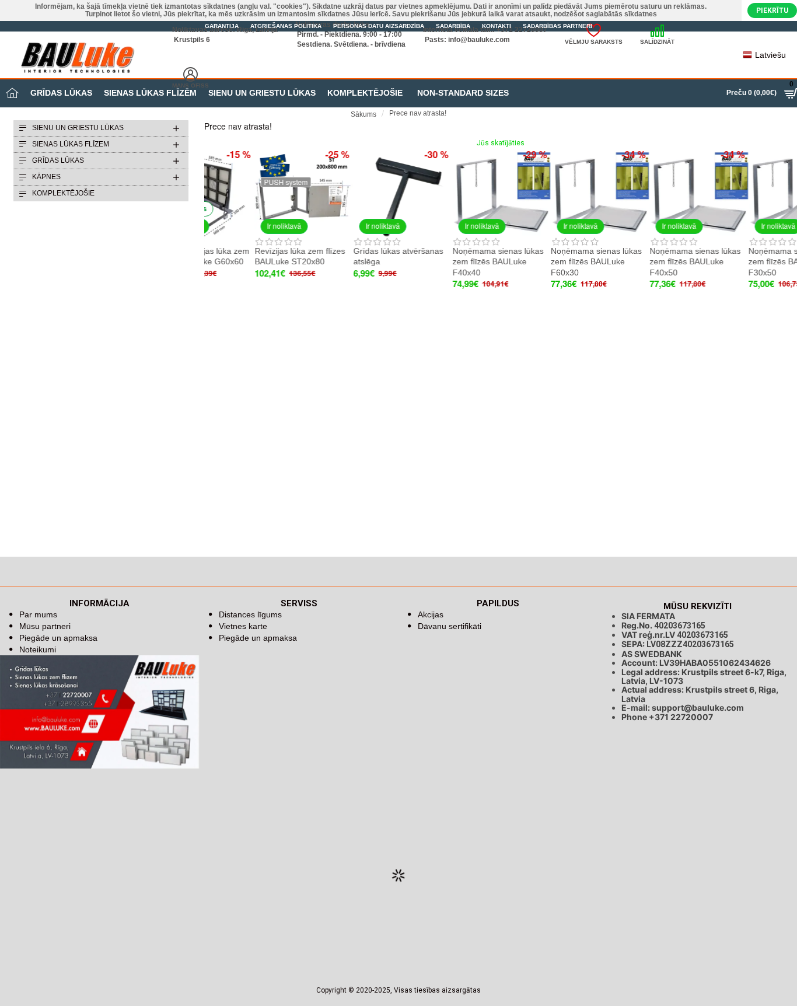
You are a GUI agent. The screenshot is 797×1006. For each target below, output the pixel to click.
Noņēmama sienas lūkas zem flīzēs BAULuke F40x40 (447, 261)
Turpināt (784, 135)
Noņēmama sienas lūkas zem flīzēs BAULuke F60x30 (546, 261)
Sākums (363, 114)
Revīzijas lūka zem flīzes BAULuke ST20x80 (249, 256)
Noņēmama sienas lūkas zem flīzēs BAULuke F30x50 (743, 261)
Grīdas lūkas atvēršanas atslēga (348, 256)
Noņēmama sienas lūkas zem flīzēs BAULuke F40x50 (644, 261)
